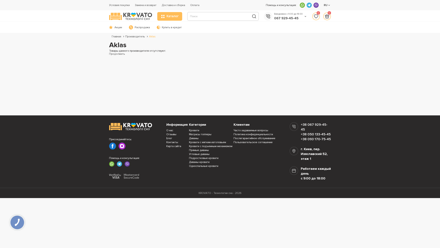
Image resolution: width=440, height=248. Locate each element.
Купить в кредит (172, 27)
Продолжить (117, 54)
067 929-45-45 (286, 18)
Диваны (194, 138)
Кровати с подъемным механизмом (210, 146)
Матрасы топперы (200, 134)
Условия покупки (119, 5)
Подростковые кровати (203, 158)
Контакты (172, 142)
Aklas (152, 36)
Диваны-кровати (199, 162)
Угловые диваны (199, 154)
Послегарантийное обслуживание (254, 138)
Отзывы (171, 134)
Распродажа (142, 27)
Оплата (194, 5)
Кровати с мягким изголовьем (207, 142)
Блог (169, 138)
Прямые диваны (199, 150)
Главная (116, 36)
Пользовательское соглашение (253, 142)
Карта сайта (173, 146)
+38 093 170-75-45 (316, 139)
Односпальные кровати (203, 166)
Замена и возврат (146, 5)
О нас (169, 130)
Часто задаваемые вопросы (251, 130)
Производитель (135, 36)
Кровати (194, 130)
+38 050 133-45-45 (316, 134)
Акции (118, 27)
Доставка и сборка (173, 5)
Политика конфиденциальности (253, 134)
